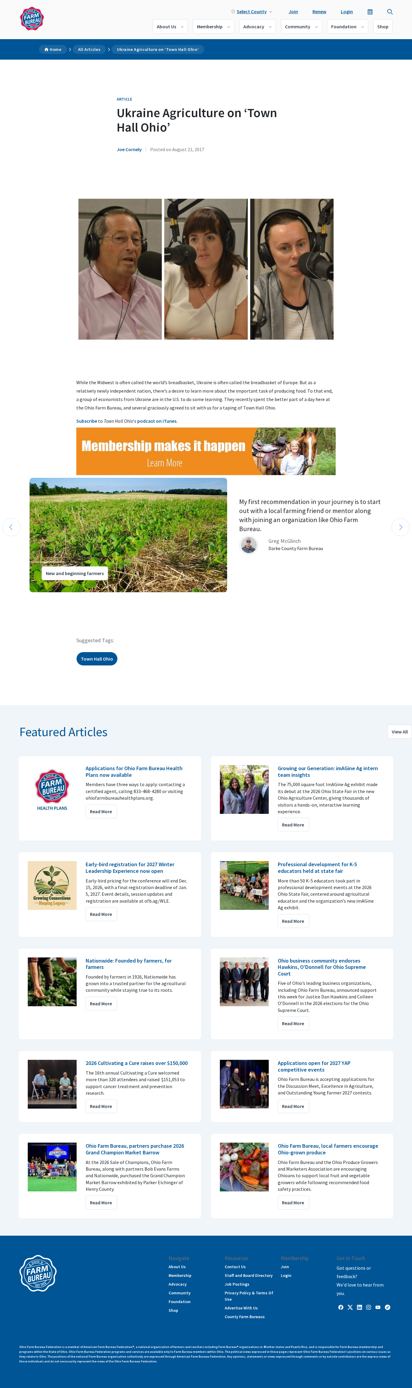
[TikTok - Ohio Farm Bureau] (387, 1306)
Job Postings (237, 1284)
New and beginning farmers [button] (75, 573)
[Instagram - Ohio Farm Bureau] (368, 1306)
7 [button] (51, 598)
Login (347, 11)
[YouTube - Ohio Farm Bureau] (378, 1306)
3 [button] (27, 598)
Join (293, 11)
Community (297, 26)
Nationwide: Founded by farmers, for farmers (129, 964)
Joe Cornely (129, 149)
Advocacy (253, 26)
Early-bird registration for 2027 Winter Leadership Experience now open (130, 867)
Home (56, 49)
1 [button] (15, 598)
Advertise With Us (241, 1308)
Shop (382, 26)
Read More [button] (101, 811)
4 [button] (33, 598)
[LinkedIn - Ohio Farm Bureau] (359, 1306)
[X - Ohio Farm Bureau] (350, 1306)
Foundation (344, 26)
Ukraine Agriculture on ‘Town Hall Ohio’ (158, 49)
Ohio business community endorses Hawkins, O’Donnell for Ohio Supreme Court (322, 967)
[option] (206, 535)
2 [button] (21, 598)
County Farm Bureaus (245, 1316)
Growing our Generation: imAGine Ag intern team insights (328, 771)
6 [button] (45, 598)
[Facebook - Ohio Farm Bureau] (341, 1306)
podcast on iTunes (156, 421)
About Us (166, 26)
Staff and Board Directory (249, 1275)
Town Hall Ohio (97, 659)
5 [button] (39, 598)
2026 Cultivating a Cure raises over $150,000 (137, 1063)
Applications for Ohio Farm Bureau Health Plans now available (134, 771)
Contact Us (235, 1266)
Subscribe (86, 421)
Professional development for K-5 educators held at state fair (317, 867)
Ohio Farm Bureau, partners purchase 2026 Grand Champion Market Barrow (135, 1149)
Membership (210, 26)
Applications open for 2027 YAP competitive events (314, 1066)
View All (400, 732)
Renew (319, 11)
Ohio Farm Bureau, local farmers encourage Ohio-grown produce (328, 1149)
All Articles (89, 49)
